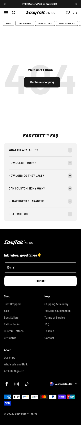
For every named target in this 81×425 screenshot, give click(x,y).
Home (8, 23)
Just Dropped (12, 304)
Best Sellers (45, 23)
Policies (49, 331)
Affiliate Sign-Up (14, 371)
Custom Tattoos (67, 23)
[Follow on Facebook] (6, 384)
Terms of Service (54, 317)
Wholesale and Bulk (16, 364)
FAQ (46, 324)
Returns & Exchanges (57, 310)
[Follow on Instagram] (16, 384)
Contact (49, 337)
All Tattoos (25, 23)
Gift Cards (10, 337)
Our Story (9, 357)
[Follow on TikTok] (26, 384)
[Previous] (5, 4)
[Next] (76, 4)
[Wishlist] (68, 13)
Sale (6, 310)
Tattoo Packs (12, 324)
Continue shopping (42, 82)
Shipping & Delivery (56, 304)
